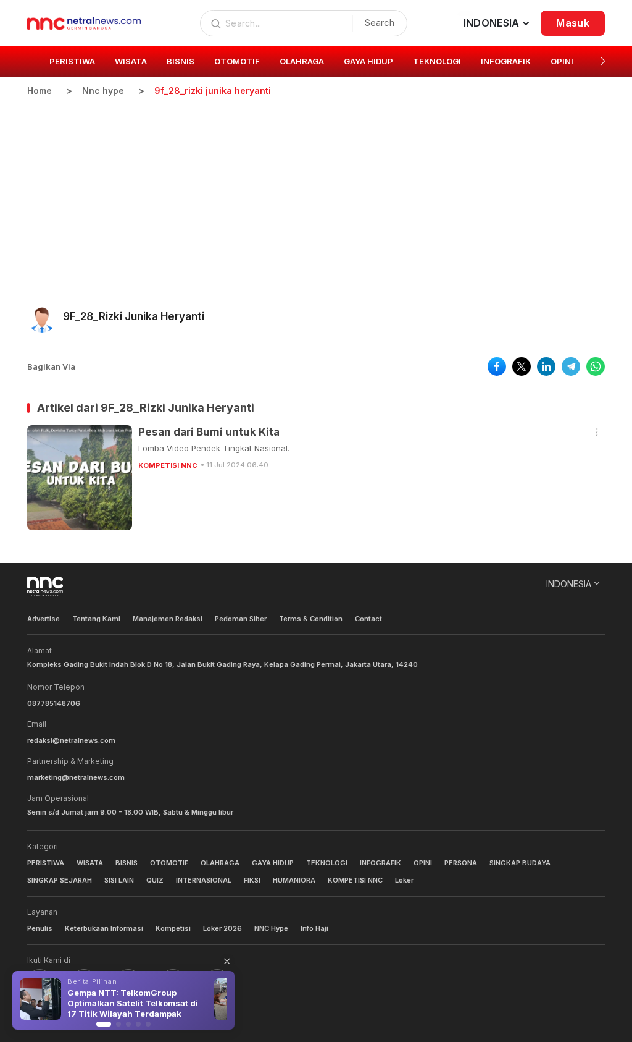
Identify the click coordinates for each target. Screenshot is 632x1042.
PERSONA (460, 862)
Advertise (43, 618)
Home (39, 90)
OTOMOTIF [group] (237, 61)
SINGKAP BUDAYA (520, 862)
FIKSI (252, 880)
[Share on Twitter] (521, 366)
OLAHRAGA (220, 862)
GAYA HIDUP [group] (368, 61)
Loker (404, 880)
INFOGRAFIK (380, 862)
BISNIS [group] (180, 61)
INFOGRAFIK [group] (506, 61)
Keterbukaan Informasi (104, 928)
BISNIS (126, 862)
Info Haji (314, 928)
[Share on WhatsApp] (595, 366)
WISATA (90, 862)
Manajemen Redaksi (167, 618)
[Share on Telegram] (571, 366)
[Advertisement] (316, 189)
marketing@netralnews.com (76, 777)
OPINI (423, 862)
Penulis (39, 928)
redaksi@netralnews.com (71, 740)
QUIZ (155, 880)
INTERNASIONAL (203, 880)
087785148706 (53, 703)
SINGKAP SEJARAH (59, 880)
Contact (368, 618)
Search (379, 22)
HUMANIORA (294, 880)
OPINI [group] (562, 61)
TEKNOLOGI (326, 862)
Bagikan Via (51, 366)
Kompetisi (173, 928)
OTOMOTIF (169, 862)
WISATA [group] (131, 61)
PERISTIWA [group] (72, 61)
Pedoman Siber (241, 618)
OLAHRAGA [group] (302, 61)
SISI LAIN (119, 880)
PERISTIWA (45, 862)
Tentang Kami (96, 618)
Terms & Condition (311, 618)
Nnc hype (103, 90)
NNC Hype (271, 928)
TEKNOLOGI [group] (437, 61)
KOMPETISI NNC (168, 465)
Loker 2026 (222, 928)
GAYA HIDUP (273, 862)
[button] (602, 61)
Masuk (572, 23)
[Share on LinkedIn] (546, 366)
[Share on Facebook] (497, 366)
